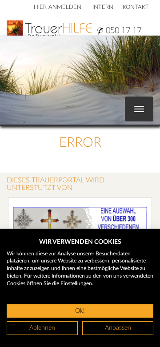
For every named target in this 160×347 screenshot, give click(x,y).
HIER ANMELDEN (57, 7)
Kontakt (136, 7)
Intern (102, 7)
